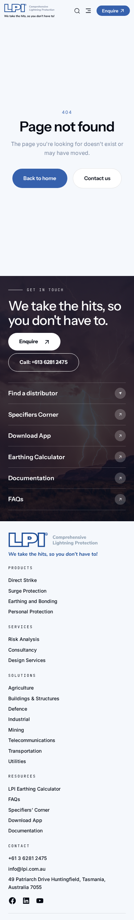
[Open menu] (88, 11)
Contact (19, 845)
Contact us (97, 178)
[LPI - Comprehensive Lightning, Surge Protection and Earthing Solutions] (29, 11)
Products (20, 567)
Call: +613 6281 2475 (44, 362)
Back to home (39, 178)
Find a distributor (33, 393)
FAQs (15, 499)
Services (20, 626)
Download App (29, 435)
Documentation (31, 478)
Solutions (22, 675)
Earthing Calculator (36, 457)
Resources (22, 776)
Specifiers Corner (33, 414)
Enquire (28, 341)
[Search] (77, 11)
